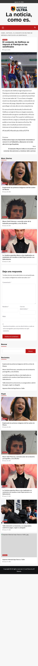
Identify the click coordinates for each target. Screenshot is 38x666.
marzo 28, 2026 (7, 191)
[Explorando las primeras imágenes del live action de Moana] (19, 173)
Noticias (5, 39)
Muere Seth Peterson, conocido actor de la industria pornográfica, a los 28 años (18, 370)
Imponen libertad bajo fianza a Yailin (13, 388)
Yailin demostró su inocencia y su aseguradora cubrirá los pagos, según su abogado (18, 384)
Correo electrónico (24, 308)
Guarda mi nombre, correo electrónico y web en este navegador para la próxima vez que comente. (18, 328)
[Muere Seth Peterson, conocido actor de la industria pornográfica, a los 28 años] (19, 207)
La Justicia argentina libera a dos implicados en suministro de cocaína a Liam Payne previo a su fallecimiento (18, 257)
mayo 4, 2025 (7, 49)
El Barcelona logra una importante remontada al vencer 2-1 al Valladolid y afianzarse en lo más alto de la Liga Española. (18, 141)
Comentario (6, 282)
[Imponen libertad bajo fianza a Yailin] (19, 545)
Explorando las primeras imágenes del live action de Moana (18, 365)
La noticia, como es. (19, 17)
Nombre (5, 306)
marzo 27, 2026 (7, 261)
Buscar (4, 344)
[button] (3, 27)
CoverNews (27, 569)
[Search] (35, 27)
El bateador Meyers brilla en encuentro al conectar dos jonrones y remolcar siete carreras (20, 149)
